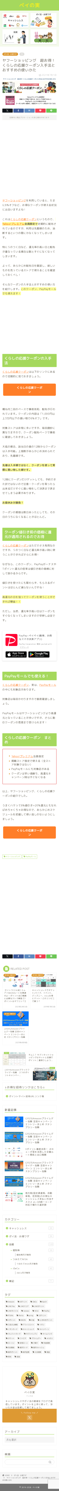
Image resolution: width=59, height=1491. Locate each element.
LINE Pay (11, 1306)
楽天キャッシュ (38, 1347)
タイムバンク (47, 1334)
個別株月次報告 (24, 1254)
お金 (32, 1320)
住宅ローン (24, 1343)
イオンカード (12, 1329)
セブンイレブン (31, 1334)
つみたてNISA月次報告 (27, 1263)
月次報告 (11, 1347)
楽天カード (24, 1347)
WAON (23, 1320)
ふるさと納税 (12, 1325)
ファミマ (23, 1338)
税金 (48, 1352)
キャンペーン (44, 1329)
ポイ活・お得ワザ (10, 54)
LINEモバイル (13, 1311)
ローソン (11, 1343)
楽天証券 (26, 1352)
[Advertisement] (29, 158)
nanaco (26, 1311)
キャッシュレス (30, 1228)
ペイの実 (29, 5)
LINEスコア (24, 1306)
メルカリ (50, 1338)
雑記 (30, 1281)
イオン (41, 1325)
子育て (35, 1343)
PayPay (46, 1311)
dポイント (23, 1302)
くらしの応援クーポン (23, 219)
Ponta (21, 1315)
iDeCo (32, 1268)
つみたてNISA (32, 1259)
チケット (11, 1338)
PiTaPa (10, 1315)
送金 (18, 1357)
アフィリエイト (28, 1325)
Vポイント (11, 1320)
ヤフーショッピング (14, 200)
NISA (37, 1311)
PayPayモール (47, 685)
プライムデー (36, 1338)
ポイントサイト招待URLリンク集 (26, 1096)
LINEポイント (39, 1306)
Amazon (11, 1302)
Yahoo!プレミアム (22, 756)
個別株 (32, 1250)
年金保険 (46, 1343)
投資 (31, 1244)
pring (31, 1315)
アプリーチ (24, 647)
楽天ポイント (12, 1352)
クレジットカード (14, 1334)
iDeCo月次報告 (23, 1272)
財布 (9, 1357)
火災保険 (38, 1352)
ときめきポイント (46, 1320)
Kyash (44, 1302)
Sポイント (42, 1315)
